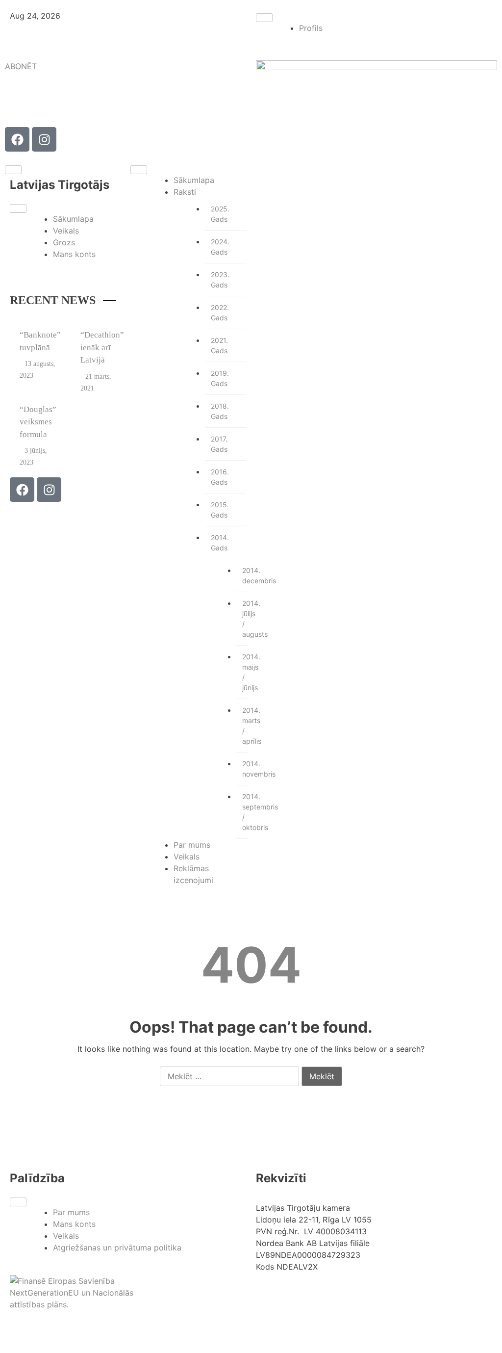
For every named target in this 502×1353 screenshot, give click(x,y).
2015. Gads (220, 509)
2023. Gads (220, 279)
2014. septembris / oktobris (245, 812)
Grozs (64, 242)
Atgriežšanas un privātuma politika (117, 1247)
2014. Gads (220, 542)
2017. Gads (219, 444)
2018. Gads (220, 411)
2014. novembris (245, 768)
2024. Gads (220, 246)
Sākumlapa (73, 219)
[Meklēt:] (229, 1076)
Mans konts (74, 254)
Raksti (185, 192)
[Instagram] (44, 139)
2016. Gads (220, 477)
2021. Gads (219, 345)
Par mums (192, 845)
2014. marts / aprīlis (245, 725)
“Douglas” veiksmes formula (38, 422)
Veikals (66, 230)
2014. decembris (245, 575)
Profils (311, 28)
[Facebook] (17, 139)
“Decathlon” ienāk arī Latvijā (102, 347)
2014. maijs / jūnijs (245, 672)
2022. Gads (220, 312)
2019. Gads (220, 378)
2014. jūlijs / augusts (245, 618)
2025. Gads (220, 214)
